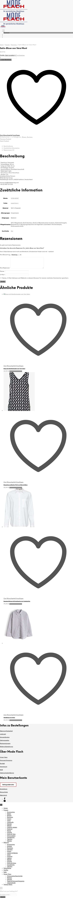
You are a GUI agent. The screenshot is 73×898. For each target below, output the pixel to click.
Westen (9, 841)
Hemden (10, 849)
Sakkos (9, 858)
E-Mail (2, 274)
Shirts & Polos (11, 863)
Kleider (9, 824)
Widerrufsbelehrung (6, 746)
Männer (6, 842)
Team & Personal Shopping (15, 881)
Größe (2, 55)
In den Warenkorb (6, 59)
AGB (1, 770)
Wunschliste (4, 792)
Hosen (9, 819)
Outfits (6, 870)
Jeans (9, 820)
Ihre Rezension (5, 268)
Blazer (9, 814)
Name (2, 271)
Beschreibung (8, 146)
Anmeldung (3, 789)
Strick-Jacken (11, 836)
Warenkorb (3, 795)
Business (14, 45)
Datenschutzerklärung (7, 773)
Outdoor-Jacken (12, 827)
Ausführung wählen (15, 371)
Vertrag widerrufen (8, 784)
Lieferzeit (3, 734)
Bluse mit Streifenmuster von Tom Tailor (14, 368)
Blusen (24, 137)
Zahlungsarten (4, 740)
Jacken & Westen (12, 853)
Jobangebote (11, 883)
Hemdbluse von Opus (9, 717)
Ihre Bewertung (5, 255)
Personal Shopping (6, 760)
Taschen (9, 839)
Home (6, 808)
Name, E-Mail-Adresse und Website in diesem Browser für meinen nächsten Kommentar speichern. (35, 278)
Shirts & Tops (11, 834)
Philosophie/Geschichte (14, 876)
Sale (5, 872)
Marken (9, 877)
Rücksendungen (5, 743)
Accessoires (11, 812)
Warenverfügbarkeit (6, 731)
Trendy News (8, 884)
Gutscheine (7, 868)
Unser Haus (3, 757)
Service (9, 879)
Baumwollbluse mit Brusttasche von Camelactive (17, 601)
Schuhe (9, 832)
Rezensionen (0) (9, 150)
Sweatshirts (11, 837)
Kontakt (2, 763)
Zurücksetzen (20, 55)
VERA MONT (15, 198)
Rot (12, 231)
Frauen (7, 45)
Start (1, 45)
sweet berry (14, 203)
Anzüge (9, 846)
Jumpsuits (10, 822)
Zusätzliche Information (11, 148)
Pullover (9, 829)
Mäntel (9, 825)
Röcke (9, 830)
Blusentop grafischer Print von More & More (15, 485)
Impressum (3, 766)
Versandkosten (5, 737)
